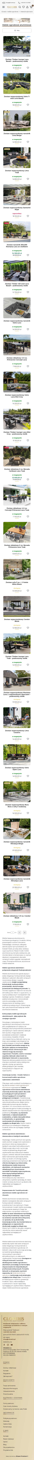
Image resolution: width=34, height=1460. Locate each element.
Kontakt (5, 1371)
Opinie (5, 1442)
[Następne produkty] (19, 933)
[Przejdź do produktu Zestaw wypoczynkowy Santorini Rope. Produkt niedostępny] (17, 194)
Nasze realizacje (8, 1439)
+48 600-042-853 (9, 1332)
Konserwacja (7, 1427)
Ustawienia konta (9, 1391)
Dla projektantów (9, 1447)
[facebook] (4, 1345)
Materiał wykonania (27, 11)
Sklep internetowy (16, 1456)
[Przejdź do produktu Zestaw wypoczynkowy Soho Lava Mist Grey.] (17, 382)
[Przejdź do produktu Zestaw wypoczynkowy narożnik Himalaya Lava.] (17, 866)
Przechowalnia (8, 1394)
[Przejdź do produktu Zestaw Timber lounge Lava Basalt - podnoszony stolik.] (17, 46)
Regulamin (6, 1373)
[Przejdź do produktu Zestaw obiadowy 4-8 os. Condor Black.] (17, 903)
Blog (4, 1444)
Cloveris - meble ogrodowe (9, 11)
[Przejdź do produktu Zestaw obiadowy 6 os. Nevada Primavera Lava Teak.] (17, 532)
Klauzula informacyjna (10, 1388)
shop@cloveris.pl (10, 2)
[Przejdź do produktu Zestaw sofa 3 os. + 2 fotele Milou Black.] (17, 569)
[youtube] (12, 1345)
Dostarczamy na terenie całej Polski (15, 1409)
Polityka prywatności (10, 1418)
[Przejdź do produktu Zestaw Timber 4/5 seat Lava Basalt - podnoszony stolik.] (17, 270)
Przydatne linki (8, 1450)
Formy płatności (8, 1403)
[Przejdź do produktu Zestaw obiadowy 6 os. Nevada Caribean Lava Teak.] (17, 456)
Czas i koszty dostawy (10, 1406)
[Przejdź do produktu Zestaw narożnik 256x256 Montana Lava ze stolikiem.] (17, 231)
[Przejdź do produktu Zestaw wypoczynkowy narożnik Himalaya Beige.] (17, 828)
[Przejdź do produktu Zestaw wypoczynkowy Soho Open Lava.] (17, 754)
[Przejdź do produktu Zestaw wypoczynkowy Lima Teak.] (17, 157)
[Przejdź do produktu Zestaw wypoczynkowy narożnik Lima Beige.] (17, 120)
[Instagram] (8, 1345)
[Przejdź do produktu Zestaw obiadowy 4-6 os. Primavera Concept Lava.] (17, 345)
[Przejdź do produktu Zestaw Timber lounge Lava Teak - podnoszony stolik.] (17, 643)
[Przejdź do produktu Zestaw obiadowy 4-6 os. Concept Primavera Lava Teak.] (17, 495)
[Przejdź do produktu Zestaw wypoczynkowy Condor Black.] (17, 606)
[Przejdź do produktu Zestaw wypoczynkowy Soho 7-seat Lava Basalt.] (17, 83)
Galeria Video (7, 1424)
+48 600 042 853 (25, 2)
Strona (9, 932)
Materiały (6, 1421)
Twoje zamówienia (9, 1386)
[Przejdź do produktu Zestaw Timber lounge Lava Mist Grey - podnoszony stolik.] (17, 419)
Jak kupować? (7, 1376)
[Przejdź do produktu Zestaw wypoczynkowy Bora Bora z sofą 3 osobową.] (17, 791)
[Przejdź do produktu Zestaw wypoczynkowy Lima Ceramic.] (17, 717)
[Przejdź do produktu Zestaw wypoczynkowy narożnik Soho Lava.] (17, 308)
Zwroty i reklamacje (9, 1368)
